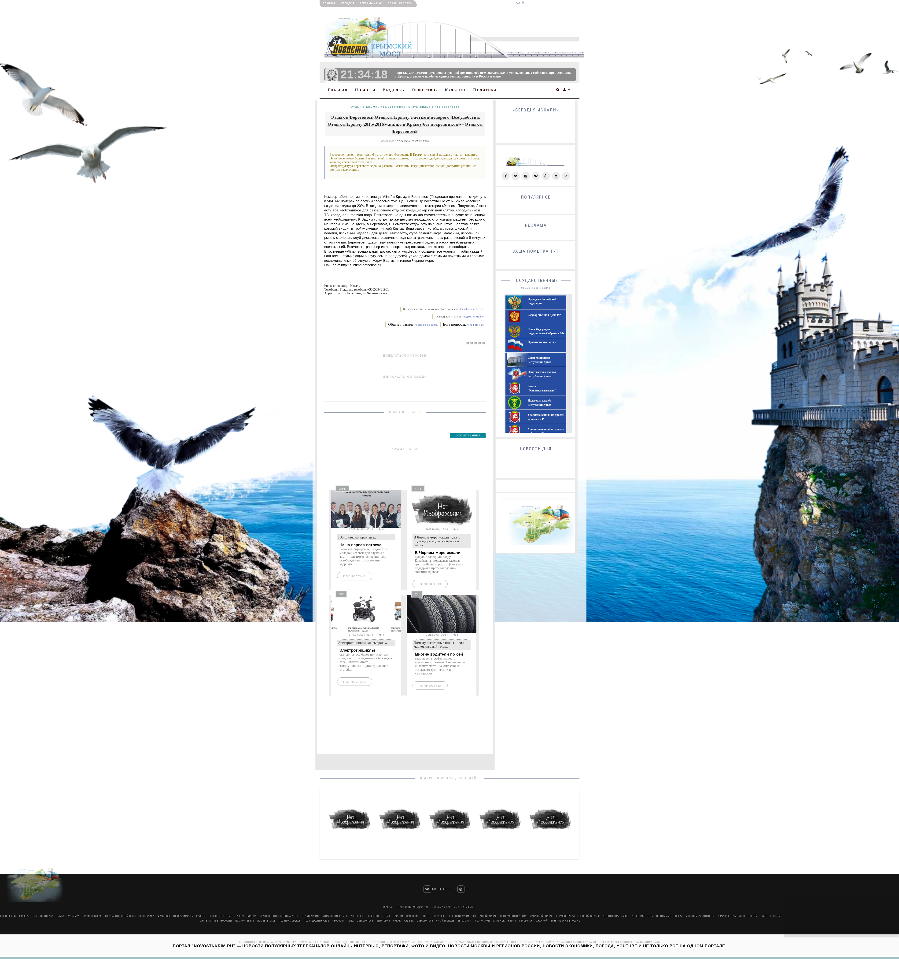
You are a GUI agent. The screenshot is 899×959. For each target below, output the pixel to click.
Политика (485, 90)
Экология (412, 916)
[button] (558, 89)
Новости (365, 90)
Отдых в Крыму (364, 106)
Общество (423, 90)
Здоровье (439, 916)
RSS (35, 916)
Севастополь (365, 920)
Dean (426, 141)
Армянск (499, 920)
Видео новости (771, 916)
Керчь (512, 920)
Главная (329, 3)
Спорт (426, 916)
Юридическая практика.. (357, 537)
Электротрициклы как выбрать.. (362, 643)
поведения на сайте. (426, 324)
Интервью (357, 916)
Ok (467, 889)
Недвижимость (183, 916)
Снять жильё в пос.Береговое (434, 106)
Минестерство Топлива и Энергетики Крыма (290, 916)
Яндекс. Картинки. (473, 316)
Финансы (164, 916)
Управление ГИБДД (335, 916)
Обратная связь (399, 3)
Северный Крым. (459, 916)
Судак (397, 920)
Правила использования (413, 907)
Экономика (147, 916)
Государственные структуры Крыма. (233, 916)
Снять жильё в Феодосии (216, 920)
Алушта (409, 920)
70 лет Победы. (748, 916)
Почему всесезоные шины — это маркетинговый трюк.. (439, 645)
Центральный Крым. (513, 916)
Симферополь (445, 920)
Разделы (392, 90)
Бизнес (201, 916)
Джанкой (542, 920)
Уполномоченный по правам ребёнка (711, 916)
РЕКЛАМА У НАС (371, 3)
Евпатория (383, 920)
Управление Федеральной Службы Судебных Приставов (592, 916)
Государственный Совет (121, 916)
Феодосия (338, 920)
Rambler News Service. (472, 309)
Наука (60, 916)
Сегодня (347, 3)
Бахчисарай (482, 920)
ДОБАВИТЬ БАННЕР (468, 435)
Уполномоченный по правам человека (657, 916)
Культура (455, 90)
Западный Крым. (541, 916)
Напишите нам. (475, 324)
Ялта (351, 920)
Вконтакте (441, 889)
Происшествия (92, 916)
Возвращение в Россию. (566, 920)
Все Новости (8, 916)
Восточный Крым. (485, 916)
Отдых (386, 916)
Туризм (398, 916)
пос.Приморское (290, 920)
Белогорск (526, 920)
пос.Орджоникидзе (316, 920)
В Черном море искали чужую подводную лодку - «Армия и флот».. (437, 541)
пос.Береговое (392, 106)
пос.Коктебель (244, 920)
